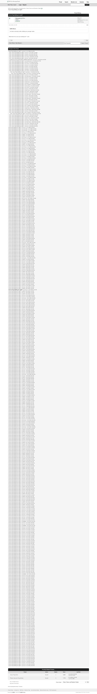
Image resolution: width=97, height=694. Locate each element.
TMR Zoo (21, 690)
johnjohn (27, 69)
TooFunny (25, 133)
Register (25, 4)
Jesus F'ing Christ (14, 674)
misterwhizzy (29, 113)
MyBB (13, 692)
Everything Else (22, 8)
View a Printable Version (14, 681)
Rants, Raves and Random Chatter (33, 8)
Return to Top (27, 690)
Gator (24, 273)
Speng (27, 54)
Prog (24, 131)
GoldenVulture (28, 76)
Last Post (70, 675)
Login (20, 4)
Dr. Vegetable (28, 84)
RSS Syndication (52, 690)
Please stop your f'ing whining (16, 678)
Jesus (24, 562)
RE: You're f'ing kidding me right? (16, 52)
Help (88, 2)
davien (24, 478)
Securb (24, 51)
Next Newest (18, 43)
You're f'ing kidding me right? (14, 51)
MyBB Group (22, 692)
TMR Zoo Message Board (13, 8)
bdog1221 (25, 142)
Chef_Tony (25, 198)
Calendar (82, 2)
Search (66, 2)
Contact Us (16, 690)
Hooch (27, 58)
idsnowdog (28, 85)
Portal (60, 2)
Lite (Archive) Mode (35, 690)
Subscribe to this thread (14, 683)
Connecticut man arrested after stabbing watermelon (20, 59)
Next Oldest (12, 43)
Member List (74, 2)
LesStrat (27, 56)
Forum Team (10, 690)
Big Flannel (28, 81)
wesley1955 (25, 128)
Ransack (18, 18)
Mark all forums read (44, 690)
